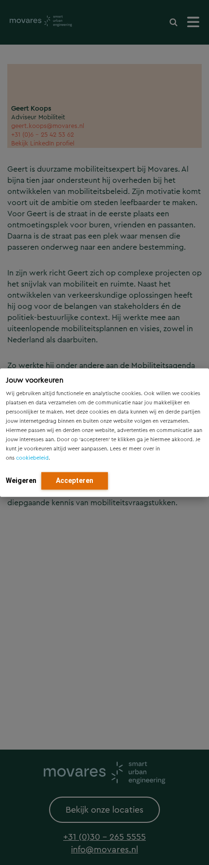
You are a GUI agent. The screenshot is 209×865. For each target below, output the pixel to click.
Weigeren (21, 480)
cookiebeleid (32, 457)
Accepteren (74, 480)
